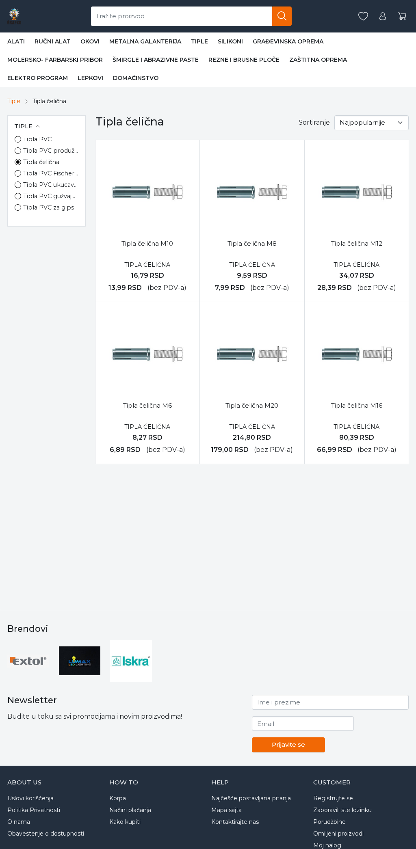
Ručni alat (53, 41)
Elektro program (37, 78)
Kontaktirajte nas (235, 821)
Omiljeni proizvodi (338, 833)
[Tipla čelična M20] (251, 354)
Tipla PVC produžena (51, 150)
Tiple (199, 41)
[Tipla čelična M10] (147, 192)
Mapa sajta (226, 810)
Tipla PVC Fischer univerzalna (51, 173)
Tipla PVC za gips (48, 207)
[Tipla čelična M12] (356, 192)
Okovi (90, 41)
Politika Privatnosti (33, 810)
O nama (18, 821)
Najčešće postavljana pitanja (251, 798)
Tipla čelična (41, 162)
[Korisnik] (383, 16)
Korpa (117, 798)
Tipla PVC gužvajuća (51, 196)
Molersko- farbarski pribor (55, 59)
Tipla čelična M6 (147, 405)
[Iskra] (131, 661)
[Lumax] (80, 660)
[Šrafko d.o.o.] (14, 16)
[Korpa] (402, 16)
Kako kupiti (125, 821)
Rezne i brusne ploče (244, 59)
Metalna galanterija (145, 41)
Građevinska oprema (288, 41)
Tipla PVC (37, 139)
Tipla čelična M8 (252, 243)
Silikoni (230, 41)
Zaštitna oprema (318, 59)
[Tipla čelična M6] (147, 354)
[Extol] (28, 661)
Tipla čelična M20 (251, 405)
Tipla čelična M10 (147, 243)
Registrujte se (333, 798)
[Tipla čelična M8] (251, 192)
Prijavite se (288, 744)
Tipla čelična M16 (356, 405)
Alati (16, 41)
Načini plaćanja (130, 810)
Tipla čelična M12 (356, 243)
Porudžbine (329, 821)
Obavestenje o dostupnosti (45, 833)
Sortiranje (314, 122)
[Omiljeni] (363, 16)
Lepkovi (90, 78)
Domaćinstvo (135, 78)
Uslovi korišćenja (30, 798)
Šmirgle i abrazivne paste (156, 59)
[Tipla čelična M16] (356, 354)
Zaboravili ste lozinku (342, 810)
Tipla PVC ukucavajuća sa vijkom (51, 184)
